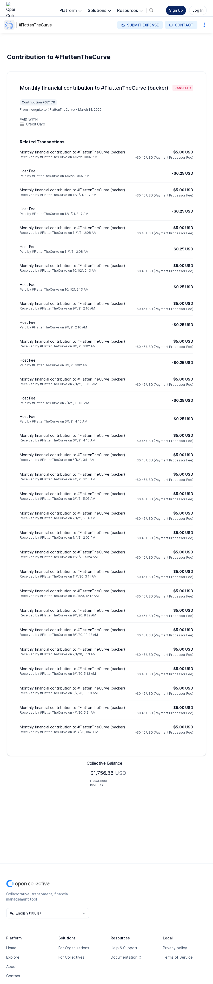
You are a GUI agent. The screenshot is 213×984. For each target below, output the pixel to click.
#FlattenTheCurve (35, 24)
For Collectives (71, 957)
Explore (12, 957)
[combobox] (47, 913)
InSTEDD (96, 785)
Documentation (124, 957)
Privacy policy (175, 948)
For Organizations (73, 948)
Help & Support (124, 948)
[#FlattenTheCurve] (10, 25)
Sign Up (176, 10)
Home (11, 948)
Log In (197, 10)
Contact (13, 976)
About (11, 966)
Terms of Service (178, 957)
